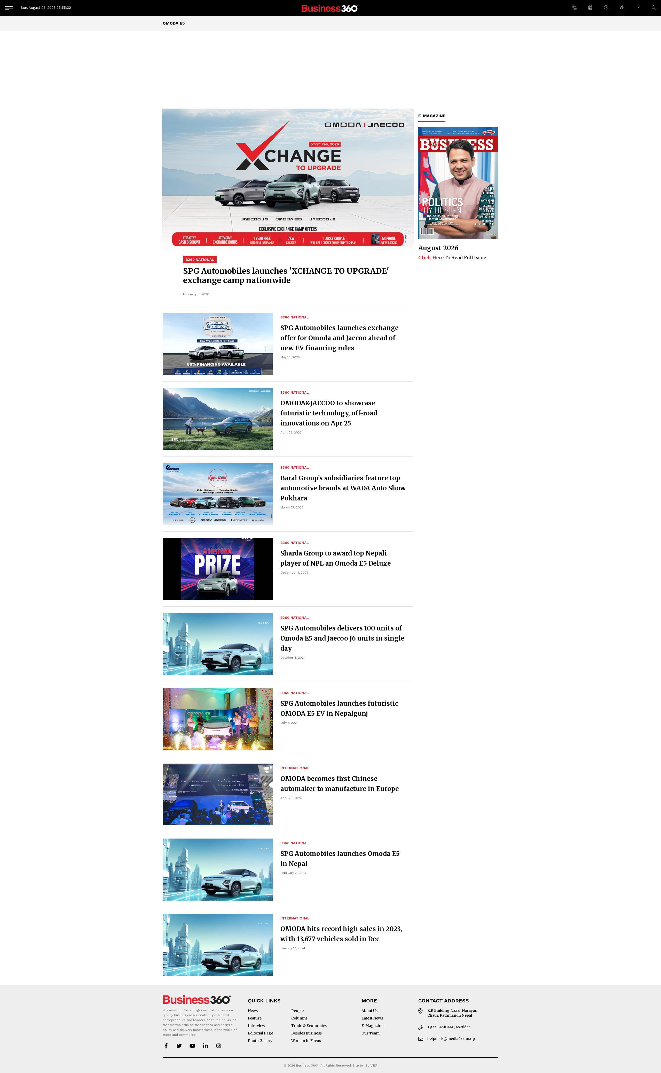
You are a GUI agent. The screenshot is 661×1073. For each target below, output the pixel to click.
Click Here (431, 258)
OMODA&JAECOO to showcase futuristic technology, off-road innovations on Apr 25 (328, 413)
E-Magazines (373, 1025)
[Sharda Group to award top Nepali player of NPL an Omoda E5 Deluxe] (218, 569)
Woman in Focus (306, 1040)
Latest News (372, 1018)
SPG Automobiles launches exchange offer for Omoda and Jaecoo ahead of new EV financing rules (339, 338)
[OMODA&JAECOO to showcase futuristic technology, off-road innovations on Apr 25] (218, 419)
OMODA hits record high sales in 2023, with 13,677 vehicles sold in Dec (341, 934)
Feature (255, 1018)
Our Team (370, 1033)
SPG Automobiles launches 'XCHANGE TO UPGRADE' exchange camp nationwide (286, 275)
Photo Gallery (260, 1040)
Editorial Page (260, 1033)
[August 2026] (458, 183)
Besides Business (306, 1033)
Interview (256, 1025)
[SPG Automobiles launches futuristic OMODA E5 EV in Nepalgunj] (218, 719)
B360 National (200, 259)
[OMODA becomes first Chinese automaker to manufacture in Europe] (218, 795)
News (253, 1010)
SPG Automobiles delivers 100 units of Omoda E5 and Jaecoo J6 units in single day (342, 638)
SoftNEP (371, 1065)
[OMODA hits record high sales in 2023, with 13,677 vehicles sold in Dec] (218, 945)
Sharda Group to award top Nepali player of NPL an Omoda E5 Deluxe (335, 558)
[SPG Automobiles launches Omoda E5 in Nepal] (218, 870)
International (295, 768)
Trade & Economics (309, 1025)
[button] (574, 8)
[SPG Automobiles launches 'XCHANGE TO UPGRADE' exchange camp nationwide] (288, 179)
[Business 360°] (330, 8)
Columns (299, 1018)
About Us (369, 1010)
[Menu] (9, 8)
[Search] (654, 7)
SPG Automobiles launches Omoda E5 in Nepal (340, 859)
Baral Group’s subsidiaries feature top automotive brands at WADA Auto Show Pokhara (343, 488)
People (297, 1010)
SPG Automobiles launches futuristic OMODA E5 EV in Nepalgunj (339, 708)
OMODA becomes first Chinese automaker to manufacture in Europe (339, 784)
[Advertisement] (330, 70)
